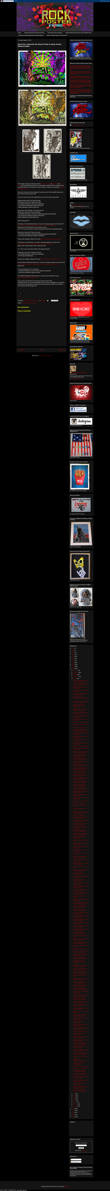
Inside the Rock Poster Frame (31, 300)
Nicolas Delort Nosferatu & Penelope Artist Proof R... (79, 933)
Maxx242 (54, 183)
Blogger (66, 1186)
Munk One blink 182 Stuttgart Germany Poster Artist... (80, 772)
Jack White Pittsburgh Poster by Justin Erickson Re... (80, 939)
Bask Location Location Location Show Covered (80, 743)
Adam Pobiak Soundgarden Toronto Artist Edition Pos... (80, 831)
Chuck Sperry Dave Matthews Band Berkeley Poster (80, 755)
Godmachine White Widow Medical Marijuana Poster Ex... (80, 958)
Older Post (62, 350)
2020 (73, 656)
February (75, 1104)
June (74, 1095)
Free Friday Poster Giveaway (55, 32)
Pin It (19, 296)
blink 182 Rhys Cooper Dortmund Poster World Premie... (81, 812)
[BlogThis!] (53, 300)
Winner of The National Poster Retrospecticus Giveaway (80, 972)
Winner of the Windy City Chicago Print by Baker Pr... (81, 1081)
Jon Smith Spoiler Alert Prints (79, 727)
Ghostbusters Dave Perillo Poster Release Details (80, 887)
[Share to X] (54, 300)
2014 (73, 668)
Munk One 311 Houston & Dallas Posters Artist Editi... (80, 1050)
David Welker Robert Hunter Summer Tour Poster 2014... (80, 1044)
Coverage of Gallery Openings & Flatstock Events (31, 35)
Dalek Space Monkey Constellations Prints (78, 873)
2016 (73, 664)
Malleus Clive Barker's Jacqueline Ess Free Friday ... (81, 864)
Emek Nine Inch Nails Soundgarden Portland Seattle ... (80, 698)
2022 (73, 652)
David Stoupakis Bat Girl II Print (80, 801)
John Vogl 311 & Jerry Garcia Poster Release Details (80, 966)
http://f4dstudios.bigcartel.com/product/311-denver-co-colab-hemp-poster (37, 225)
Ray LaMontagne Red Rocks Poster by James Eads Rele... (80, 989)
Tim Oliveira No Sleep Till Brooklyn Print (79, 1063)
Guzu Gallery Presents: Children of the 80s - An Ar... (80, 1077)
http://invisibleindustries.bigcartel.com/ (51, 239)
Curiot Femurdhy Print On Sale (80, 1031)
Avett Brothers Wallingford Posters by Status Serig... (81, 923)
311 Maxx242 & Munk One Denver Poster (79, 1034)
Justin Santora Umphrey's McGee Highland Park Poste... (81, 1028)
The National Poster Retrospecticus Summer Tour (80, 1060)
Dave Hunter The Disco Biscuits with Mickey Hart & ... (80, 1040)
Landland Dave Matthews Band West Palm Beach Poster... (80, 1053)
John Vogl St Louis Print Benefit (80, 722)
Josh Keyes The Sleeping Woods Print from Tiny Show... (80, 702)
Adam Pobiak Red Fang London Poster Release (80, 737)
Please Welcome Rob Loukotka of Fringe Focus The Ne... (81, 713)
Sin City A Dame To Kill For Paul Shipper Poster (80, 860)
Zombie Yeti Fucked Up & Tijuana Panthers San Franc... (81, 792)
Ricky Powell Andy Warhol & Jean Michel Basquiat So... (80, 920)
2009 (73, 1116)
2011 (73, 1112)
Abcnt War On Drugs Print (79, 815)
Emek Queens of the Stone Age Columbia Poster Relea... (80, 951)
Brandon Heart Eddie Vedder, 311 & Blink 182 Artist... (81, 916)
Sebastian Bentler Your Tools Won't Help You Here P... (79, 710)
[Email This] (52, 300)
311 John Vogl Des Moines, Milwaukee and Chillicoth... (79, 999)
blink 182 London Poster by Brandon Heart (79, 1022)
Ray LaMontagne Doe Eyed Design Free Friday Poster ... (80, 759)
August (75, 678)
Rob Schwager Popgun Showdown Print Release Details (79, 962)
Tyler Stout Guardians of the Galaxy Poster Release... (79, 785)
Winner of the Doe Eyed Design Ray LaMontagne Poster (80, 752)
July (74, 1093)
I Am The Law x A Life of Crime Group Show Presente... (80, 890)
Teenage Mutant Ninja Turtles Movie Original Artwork (80, 1015)
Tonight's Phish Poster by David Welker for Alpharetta (80, 1087)
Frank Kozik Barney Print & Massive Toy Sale (79, 880)
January (75, 1106)
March (74, 1102)
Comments (74, 1161)
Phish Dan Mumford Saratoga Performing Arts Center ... (80, 765)
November (75, 672)
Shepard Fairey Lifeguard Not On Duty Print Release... (81, 1037)
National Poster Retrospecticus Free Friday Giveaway (80, 982)
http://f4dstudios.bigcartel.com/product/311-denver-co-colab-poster (35, 244)
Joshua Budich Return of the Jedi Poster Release (80, 900)
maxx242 (24, 303)
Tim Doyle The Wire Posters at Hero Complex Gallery (80, 817)
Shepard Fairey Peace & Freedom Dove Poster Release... (78, 706)
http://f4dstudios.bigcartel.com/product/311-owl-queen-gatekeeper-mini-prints (38, 264)
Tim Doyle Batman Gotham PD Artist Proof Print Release (80, 834)
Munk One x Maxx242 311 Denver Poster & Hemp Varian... (81, 1002)
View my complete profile (76, 378)
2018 (73, 660)
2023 (73, 650)
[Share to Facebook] (56, 300)
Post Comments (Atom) (45, 355)
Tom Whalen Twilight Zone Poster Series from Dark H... (81, 913)
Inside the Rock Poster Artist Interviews (34, 32)
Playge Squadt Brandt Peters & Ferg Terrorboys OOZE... (80, 857)
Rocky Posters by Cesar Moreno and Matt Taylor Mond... (80, 824)
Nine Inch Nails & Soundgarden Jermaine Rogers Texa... (80, 681)
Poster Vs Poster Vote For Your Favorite (57, 35)
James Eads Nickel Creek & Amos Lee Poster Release (81, 821)
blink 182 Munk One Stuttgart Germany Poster (80, 827)
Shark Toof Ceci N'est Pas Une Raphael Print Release (80, 985)
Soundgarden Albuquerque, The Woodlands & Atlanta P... (80, 768)
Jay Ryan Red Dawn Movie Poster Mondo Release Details (81, 778)
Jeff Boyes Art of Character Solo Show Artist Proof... (80, 1025)
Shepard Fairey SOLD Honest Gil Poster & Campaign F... (80, 943)
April (74, 1100)
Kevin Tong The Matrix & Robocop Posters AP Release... (81, 929)
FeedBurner (84, 1150)
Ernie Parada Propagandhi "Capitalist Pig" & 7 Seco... (79, 1071)
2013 (73, 1108)
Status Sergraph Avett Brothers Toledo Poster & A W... (80, 1005)
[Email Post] (47, 300)
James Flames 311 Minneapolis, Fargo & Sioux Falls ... (80, 955)
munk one (30, 303)
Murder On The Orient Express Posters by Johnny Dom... (80, 969)
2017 (73, 662)
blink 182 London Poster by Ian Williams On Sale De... (80, 979)
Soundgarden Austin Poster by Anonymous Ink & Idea (80, 870)
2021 (73, 654)
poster (35, 303)
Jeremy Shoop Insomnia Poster (80, 1068)
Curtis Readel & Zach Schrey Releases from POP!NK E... (80, 782)
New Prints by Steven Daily (79, 803)
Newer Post (21, 350)
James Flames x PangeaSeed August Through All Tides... (80, 788)
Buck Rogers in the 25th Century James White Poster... (80, 893)
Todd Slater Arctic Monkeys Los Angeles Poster (80, 762)
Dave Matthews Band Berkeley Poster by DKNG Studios (80, 730)
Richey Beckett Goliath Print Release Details (79, 837)
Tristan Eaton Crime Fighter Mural (81, 746)
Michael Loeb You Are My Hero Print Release (80, 687)
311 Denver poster (46, 183)
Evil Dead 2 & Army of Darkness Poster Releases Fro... (80, 906)
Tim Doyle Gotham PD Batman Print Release (80, 1018)
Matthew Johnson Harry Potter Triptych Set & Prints (80, 775)
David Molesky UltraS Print (79, 948)
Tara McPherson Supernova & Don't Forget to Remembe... (80, 995)
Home (19, 32)
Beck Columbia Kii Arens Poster (80, 1066)
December (75, 670)
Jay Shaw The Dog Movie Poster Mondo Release (80, 883)
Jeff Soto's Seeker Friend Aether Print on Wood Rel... (80, 1009)
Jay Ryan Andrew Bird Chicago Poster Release (80, 844)
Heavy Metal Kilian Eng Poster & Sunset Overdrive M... (80, 694)
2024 (73, 648)
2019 (73, 658)
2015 (73, 666)
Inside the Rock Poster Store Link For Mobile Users (78, 32)
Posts (73, 1159)
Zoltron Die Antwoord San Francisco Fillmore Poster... (80, 910)
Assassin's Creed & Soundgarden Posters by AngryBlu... (81, 684)
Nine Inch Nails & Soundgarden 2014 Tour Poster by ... (80, 926)
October (75, 674)
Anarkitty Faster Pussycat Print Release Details (80, 1047)
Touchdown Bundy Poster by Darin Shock (79, 740)
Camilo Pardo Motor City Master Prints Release (80, 716)
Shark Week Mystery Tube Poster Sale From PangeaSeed (81, 903)
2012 (73, 1110)
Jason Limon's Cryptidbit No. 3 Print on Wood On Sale (80, 1074)
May (74, 1097)
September (76, 676)
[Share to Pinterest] (57, 300)
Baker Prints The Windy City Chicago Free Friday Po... (79, 1090)
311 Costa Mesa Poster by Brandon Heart (79, 1084)
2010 (73, 1114)
